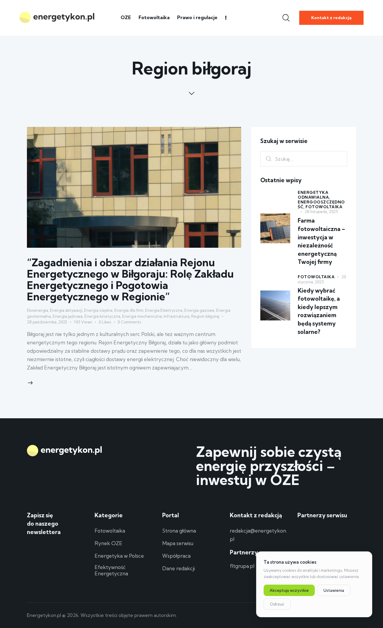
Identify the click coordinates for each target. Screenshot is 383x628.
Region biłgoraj (205, 316)
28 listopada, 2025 (321, 211)
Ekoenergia (37, 310)
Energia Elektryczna (164, 310)
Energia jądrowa (68, 316)
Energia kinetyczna (102, 316)
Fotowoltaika (324, 207)
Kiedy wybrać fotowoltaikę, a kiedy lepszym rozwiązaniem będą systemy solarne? (319, 311)
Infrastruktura (176, 316)
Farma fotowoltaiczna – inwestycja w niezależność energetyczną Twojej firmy (321, 241)
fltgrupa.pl (242, 566)
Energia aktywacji (66, 310)
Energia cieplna (98, 310)
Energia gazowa (199, 310)
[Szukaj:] (303, 159)
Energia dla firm (128, 310)
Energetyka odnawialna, (314, 195)
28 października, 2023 (47, 322)
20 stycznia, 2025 (322, 280)
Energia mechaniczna (142, 316)
